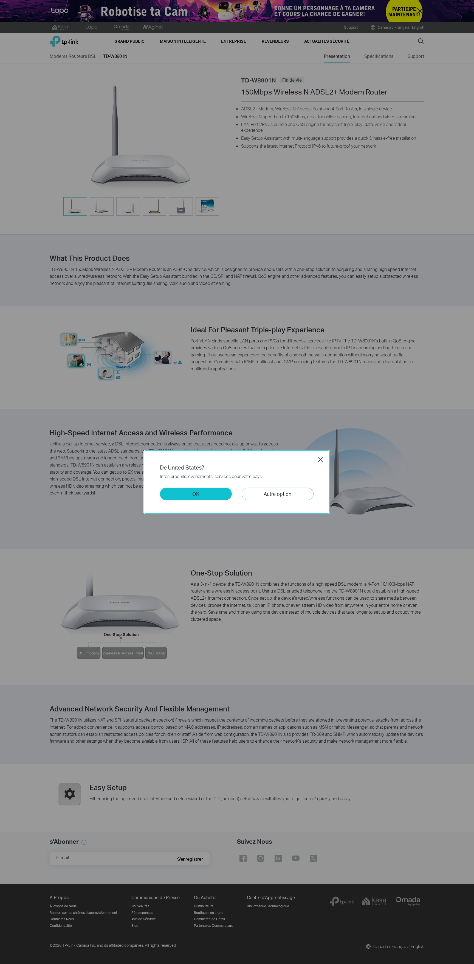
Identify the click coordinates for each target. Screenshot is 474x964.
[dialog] (237, 482)
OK (195, 494)
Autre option (277, 494)
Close (320, 459)
